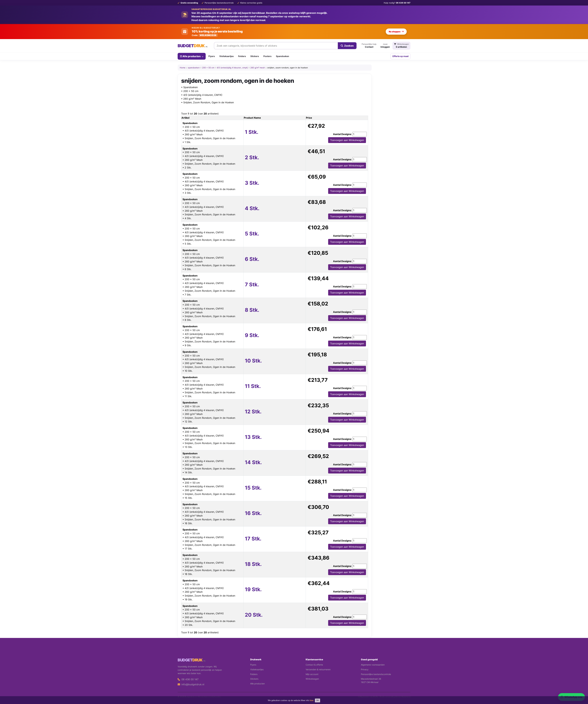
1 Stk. (251, 132)
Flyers (211, 56)
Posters (267, 56)
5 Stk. (252, 234)
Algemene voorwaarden (373, 664)
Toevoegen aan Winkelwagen (347, 140)
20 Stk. (254, 615)
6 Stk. (252, 259)
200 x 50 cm (208, 67)
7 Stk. (252, 284)
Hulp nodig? (397, 3)
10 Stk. (253, 361)
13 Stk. (253, 437)
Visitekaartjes (226, 56)
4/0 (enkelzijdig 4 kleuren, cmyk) (232, 67)
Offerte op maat (400, 56)
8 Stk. (252, 310)
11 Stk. (253, 386)
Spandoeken (282, 56)
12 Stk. (253, 411)
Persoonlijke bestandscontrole (376, 674)
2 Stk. (252, 157)
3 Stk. (252, 183)
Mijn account (312, 674)
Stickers (254, 56)
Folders (242, 56)
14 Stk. (253, 462)
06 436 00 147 (189, 679)
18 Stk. (253, 564)
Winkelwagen (312, 678)
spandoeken (194, 67)
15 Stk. (253, 488)
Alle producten (191, 56)
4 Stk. (252, 208)
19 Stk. (253, 589)
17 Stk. (253, 539)
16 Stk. (253, 513)
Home (182, 67)
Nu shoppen (394, 31)
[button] (581, 689)
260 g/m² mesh (257, 67)
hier (311, 700)
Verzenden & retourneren (318, 669)
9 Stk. (252, 335)
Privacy (364, 669)
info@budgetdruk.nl (192, 684)
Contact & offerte (314, 664)
